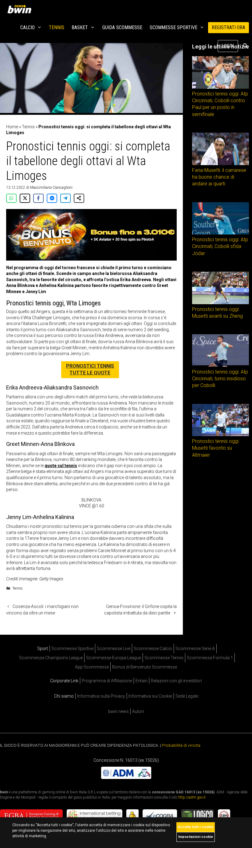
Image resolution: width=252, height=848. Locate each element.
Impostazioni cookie (195, 837)
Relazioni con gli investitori (176, 680)
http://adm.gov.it (192, 797)
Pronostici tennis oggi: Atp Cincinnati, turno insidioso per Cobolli (220, 379)
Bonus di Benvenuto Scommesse (144, 666)
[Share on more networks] (79, 198)
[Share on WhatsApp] (11, 198)
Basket (80, 27)
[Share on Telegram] (65, 198)
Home (12, 126)
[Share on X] (25, 198)
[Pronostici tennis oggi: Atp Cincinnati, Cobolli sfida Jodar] (220, 232)
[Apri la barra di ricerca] (245, 46)
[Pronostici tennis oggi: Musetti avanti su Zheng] (220, 302)
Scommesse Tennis (163, 657)
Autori (138, 711)
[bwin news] (21, 9)
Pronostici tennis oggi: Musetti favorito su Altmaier (215, 448)
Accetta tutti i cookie (195, 827)
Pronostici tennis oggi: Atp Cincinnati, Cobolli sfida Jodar (220, 246)
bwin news (118, 711)
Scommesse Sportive (173, 27)
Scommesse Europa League (113, 657)
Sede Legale (186, 696)
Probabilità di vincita (181, 745)
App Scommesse (92, 666)
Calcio (27, 27)
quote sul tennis (61, 465)
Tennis (56, 27)
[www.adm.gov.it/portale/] (126, 777)
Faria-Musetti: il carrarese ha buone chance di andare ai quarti (219, 177)
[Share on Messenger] (52, 198)
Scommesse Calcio (153, 648)
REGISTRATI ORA (228, 27)
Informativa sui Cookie (150, 696)
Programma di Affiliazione (107, 680)
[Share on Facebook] (38, 198)
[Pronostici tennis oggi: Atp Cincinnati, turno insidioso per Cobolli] (220, 365)
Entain (142, 680)
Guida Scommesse (122, 27)
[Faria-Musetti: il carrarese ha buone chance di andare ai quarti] (220, 163)
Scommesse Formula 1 (210, 657)
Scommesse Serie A (195, 648)
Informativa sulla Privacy (101, 696)
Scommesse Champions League (51, 657)
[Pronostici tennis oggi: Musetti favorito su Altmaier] (220, 434)
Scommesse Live (113, 648)
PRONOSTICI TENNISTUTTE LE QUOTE (90, 369)
